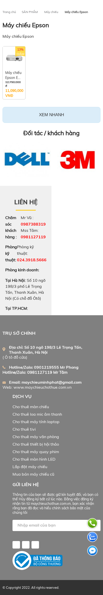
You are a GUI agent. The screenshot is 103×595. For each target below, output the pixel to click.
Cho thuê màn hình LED (34, 459)
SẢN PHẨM (30, 12)
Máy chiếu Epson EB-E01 (13, 75)
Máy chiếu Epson (76, 12)
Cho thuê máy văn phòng (35, 436)
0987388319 (33, 224)
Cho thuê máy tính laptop (36, 421)
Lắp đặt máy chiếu (29, 466)
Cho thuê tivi (24, 429)
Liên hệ (26, 202)
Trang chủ (9, 12)
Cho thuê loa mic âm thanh (37, 414)
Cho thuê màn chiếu (30, 406)
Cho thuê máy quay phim (35, 451)
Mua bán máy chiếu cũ (33, 474)
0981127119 (33, 236)
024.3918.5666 (31, 259)
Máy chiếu (51, 12)
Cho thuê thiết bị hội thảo (35, 444)
